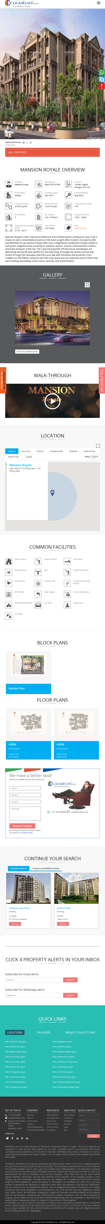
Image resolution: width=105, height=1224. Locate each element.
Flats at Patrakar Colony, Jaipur (65, 1062)
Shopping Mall (56, 451)
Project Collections (80, 1032)
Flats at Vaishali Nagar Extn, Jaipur (66, 1082)
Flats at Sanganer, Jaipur (15, 1072)
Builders (43, 1032)
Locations (14, 1032)
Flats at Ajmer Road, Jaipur (16, 1041)
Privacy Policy (52, 1127)
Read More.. (35, 1210)
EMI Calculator (53, 1115)
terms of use (28, 833)
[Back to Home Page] (21, 6)
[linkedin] (27, 1139)
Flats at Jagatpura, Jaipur (62, 1041)
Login (66, 1127)
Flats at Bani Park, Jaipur (15, 1046)
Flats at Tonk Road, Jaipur (62, 1072)
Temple (28, 456)
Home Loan (51, 1121)
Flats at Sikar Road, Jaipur (15, 1077)
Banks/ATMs (89, 451)
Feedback (68, 1121)
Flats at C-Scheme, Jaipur (15, 1062)
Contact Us (68, 1118)
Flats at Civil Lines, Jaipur (15, 1056)
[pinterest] (22, 1139)
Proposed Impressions (27, 351)
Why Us (30, 1118)
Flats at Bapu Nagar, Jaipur (16, 1051)
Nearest (11, 451)
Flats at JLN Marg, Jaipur (62, 1046)
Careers (30, 1124)
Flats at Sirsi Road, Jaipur (15, 1082)
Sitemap (67, 1124)
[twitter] (7, 1139)
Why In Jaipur (69, 1115)
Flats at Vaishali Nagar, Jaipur (64, 1077)
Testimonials (32, 1121)
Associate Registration (36, 1130)
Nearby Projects (19, 868)
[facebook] (12, 1139)
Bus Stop (26, 451)
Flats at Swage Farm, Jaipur (16, 1087)
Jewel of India (63, 908)
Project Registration (35, 1127)
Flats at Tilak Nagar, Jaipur (63, 1067)
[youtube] (17, 1139)
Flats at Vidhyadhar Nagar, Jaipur (66, 1087)
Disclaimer (51, 1130)
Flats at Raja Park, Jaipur (15, 1067)
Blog (65, 1130)
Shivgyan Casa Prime (19, 908)
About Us (30, 1115)
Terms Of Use (52, 1124)
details (15, 924)
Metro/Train (13, 456)
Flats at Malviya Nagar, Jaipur (64, 1051)
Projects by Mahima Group (46, 868)
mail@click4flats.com (79, 812)
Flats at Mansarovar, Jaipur (63, 1056)
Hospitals (73, 451)
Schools (40, 451)
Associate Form (53, 1118)
